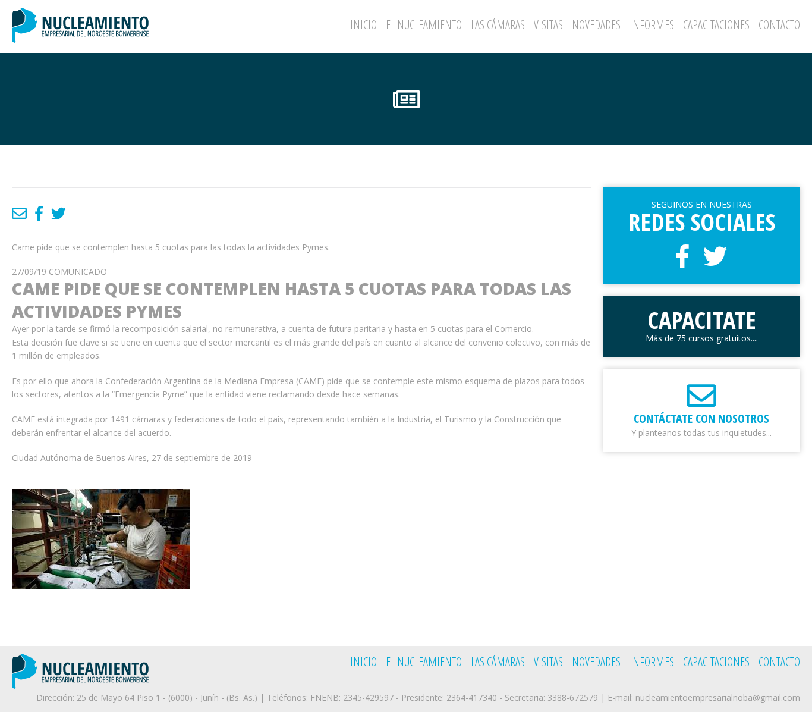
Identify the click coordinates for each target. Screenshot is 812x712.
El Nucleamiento (424, 25)
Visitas (548, 25)
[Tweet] (58, 213)
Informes (652, 25)
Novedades (596, 25)
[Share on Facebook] (39, 213)
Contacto (779, 25)
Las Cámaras (498, 25)
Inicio (363, 25)
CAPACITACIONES (716, 25)
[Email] (19, 213)
